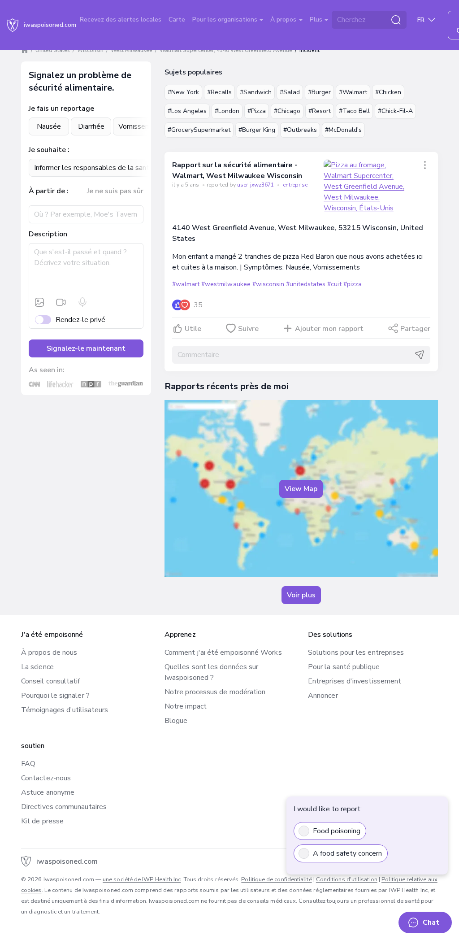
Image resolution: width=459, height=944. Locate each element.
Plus (317, 19)
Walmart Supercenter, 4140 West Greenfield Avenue (226, 50)
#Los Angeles (187, 111)
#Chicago (287, 111)
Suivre (248, 329)
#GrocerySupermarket (199, 130)
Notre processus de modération (215, 692)
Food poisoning (336, 831)
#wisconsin (268, 284)
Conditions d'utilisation (346, 879)
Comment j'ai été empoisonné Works (223, 652)
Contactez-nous (46, 778)
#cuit (334, 284)
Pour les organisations (225, 19)
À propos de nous (49, 652)
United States (52, 50)
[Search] (396, 20)
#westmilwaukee (225, 284)
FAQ (28, 764)
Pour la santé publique (344, 667)
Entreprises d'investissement (354, 681)
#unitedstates (305, 284)
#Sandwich (256, 92)
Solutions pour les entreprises (356, 652)
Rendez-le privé (80, 320)
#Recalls (219, 92)
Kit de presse (42, 821)
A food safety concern (347, 853)
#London (227, 111)
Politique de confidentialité (276, 879)
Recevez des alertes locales (120, 19)
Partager (415, 329)
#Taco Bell (354, 111)
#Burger (319, 92)
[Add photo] (39, 302)
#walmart (185, 284)
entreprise (295, 184)
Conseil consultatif (50, 681)
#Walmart (353, 92)
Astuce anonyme (47, 792)
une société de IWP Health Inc (142, 879)
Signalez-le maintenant (86, 348)
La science (37, 667)
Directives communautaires (64, 807)
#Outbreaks (300, 130)
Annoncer (323, 695)
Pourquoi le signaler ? (55, 695)
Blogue (176, 721)
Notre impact (186, 706)
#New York (183, 92)
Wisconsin (90, 50)
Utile (193, 329)
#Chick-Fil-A (395, 111)
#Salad (290, 92)
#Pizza (256, 111)
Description (48, 234)
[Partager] (425, 165)
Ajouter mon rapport (329, 329)
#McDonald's (343, 130)
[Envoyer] (419, 354)
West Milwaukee (131, 50)
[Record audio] (82, 302)
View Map (301, 489)
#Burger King (256, 130)
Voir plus (301, 595)
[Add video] (61, 302)
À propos (284, 19)
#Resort (319, 111)
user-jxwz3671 (256, 184)
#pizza (352, 284)
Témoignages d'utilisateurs (64, 710)
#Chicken (388, 92)
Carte (177, 19)
